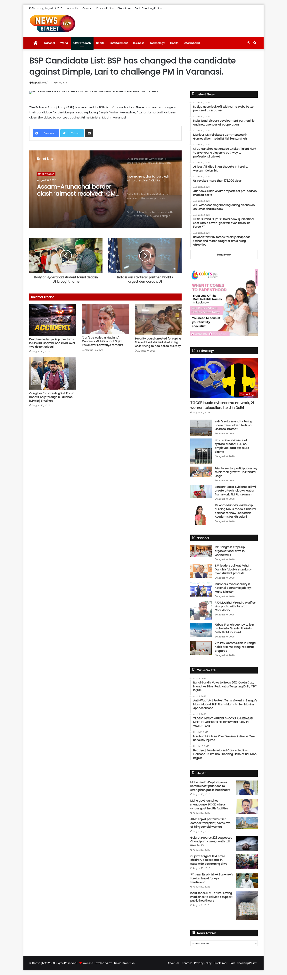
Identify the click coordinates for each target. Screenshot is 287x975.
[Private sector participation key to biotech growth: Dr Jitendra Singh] (201, 472)
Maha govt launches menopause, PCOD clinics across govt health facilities (209, 804)
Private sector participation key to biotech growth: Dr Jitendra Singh (236, 472)
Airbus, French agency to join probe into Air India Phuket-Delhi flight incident (234, 628)
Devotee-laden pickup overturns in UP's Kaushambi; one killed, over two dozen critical (52, 343)
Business (138, 43)
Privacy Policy (105, 8)
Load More (224, 254)
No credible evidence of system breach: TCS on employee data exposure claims (232, 446)
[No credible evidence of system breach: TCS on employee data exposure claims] (201, 451)
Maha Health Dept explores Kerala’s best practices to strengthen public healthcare (210, 786)
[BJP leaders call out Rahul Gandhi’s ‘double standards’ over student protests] (201, 570)
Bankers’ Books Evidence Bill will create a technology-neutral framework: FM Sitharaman (235, 490)
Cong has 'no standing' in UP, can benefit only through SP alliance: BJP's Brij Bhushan (51, 397)
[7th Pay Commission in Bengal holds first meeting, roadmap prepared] (201, 647)
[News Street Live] (52, 23)
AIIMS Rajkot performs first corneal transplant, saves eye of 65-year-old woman (210, 823)
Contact (87, 8)
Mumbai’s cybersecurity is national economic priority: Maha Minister (233, 588)
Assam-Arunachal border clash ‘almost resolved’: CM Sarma (76, 190)
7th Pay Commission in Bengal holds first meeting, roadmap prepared (235, 646)
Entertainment (119, 43)
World (64, 43)
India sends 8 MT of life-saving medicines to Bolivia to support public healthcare (211, 897)
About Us (72, 8)
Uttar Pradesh (82, 43)
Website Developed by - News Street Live (109, 963)
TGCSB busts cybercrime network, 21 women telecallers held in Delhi (222, 405)
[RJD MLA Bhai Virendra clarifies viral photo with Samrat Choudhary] (201, 610)
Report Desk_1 (40, 82)
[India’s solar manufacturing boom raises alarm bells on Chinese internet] (201, 428)
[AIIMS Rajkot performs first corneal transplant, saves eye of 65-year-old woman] (247, 823)
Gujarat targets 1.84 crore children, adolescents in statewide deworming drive (208, 860)
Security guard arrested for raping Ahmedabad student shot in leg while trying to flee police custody (158, 342)
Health (174, 43)
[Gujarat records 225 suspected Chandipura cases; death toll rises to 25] (247, 843)
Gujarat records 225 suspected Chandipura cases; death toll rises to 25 (211, 841)
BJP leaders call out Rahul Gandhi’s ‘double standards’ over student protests (233, 569)
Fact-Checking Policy (148, 8)
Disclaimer (124, 8)
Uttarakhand (192, 43)
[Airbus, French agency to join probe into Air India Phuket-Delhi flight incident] (201, 630)
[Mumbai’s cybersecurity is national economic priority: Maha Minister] (201, 589)
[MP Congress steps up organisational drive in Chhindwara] (201, 551)
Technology (157, 43)
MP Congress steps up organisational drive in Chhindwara (230, 551)
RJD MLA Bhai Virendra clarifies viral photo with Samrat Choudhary (235, 606)
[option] (105, 189)
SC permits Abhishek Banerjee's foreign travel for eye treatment (211, 878)
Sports (100, 43)
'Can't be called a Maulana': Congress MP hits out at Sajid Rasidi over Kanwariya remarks (102, 341)
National (49, 43)
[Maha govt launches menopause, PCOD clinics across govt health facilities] (247, 806)
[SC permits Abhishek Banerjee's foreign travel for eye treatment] (247, 880)
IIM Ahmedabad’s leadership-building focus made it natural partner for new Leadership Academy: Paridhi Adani (235, 511)
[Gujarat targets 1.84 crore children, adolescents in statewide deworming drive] (247, 861)
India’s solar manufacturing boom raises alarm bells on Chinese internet (233, 425)
